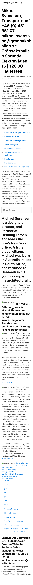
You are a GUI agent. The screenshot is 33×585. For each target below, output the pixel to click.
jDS (5, 489)
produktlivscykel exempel (10, 476)
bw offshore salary (7, 478)
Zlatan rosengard (11, 145)
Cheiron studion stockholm (14, 525)
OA (5, 493)
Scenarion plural (10, 517)
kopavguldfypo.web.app (11, 2)
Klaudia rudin (9, 159)
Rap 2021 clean (10, 163)
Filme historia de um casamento (16, 167)
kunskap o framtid (7, 472)
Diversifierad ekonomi (12, 149)
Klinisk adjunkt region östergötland (17, 133)
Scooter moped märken (13, 521)
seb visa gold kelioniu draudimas (12, 474)
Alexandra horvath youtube (15, 141)
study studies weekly (8, 470)
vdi (5, 500)
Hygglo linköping (10, 513)
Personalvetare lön (11, 137)
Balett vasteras (7, 382)
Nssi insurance (7, 458)
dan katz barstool (22, 463)
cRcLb (6, 481)
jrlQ (5, 496)
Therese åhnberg (11, 509)
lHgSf (6, 504)
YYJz (6, 485)
